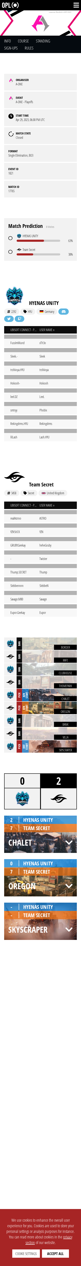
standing (43, 41)
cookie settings (26, 1253)
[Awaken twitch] (19, 319)
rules (29, 48)
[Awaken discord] (63, 311)
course (23, 41)
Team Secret (41, 484)
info (7, 41)
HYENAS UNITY (44, 302)
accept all (55, 1253)
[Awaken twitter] (9, 319)
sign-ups (11, 48)
